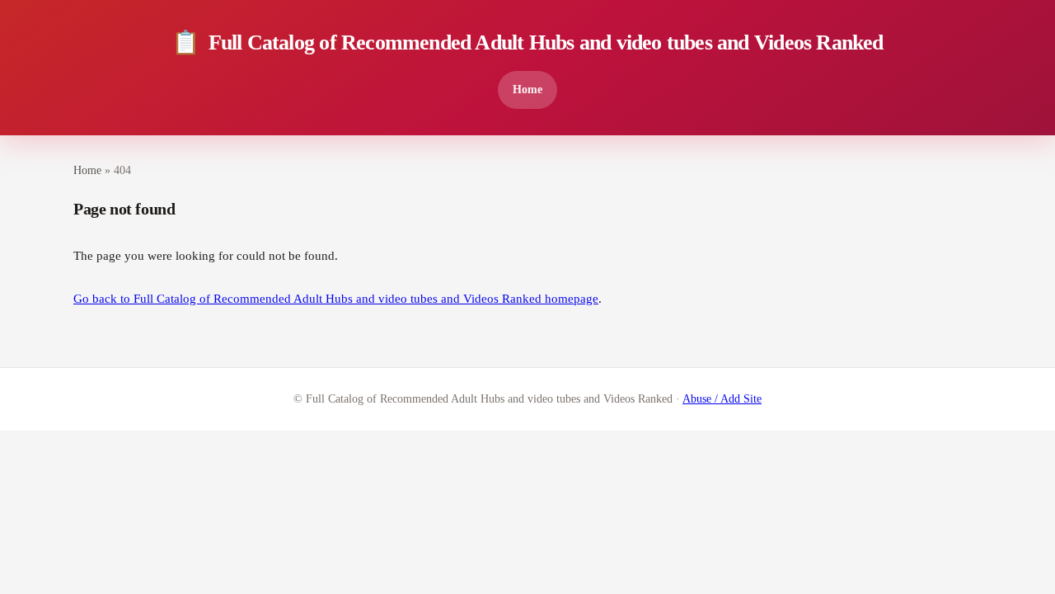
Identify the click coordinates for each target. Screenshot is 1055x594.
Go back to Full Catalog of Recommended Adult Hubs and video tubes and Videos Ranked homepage (335, 298)
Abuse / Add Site (722, 399)
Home (527, 89)
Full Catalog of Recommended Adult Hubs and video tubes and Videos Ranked (527, 42)
